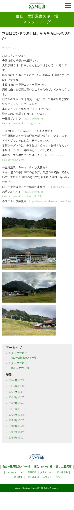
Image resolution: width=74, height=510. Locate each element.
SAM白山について (15, 472)
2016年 (13, 437)
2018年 (13, 426)
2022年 (13, 403)
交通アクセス (46, 472)
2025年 (13, 386)
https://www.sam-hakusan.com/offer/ (50, 201)
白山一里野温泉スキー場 (16, 466)
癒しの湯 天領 (63, 466)
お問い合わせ (32, 477)
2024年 (13, 392)
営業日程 (32, 472)
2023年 (13, 397)
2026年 (13, 380)
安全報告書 (62, 472)
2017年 (13, 432)
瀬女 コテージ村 (43, 466)
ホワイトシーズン (51, 477)
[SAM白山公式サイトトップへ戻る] (37, 6)
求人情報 (18, 477)
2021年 (13, 409)
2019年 (13, 420)
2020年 (13, 414)
